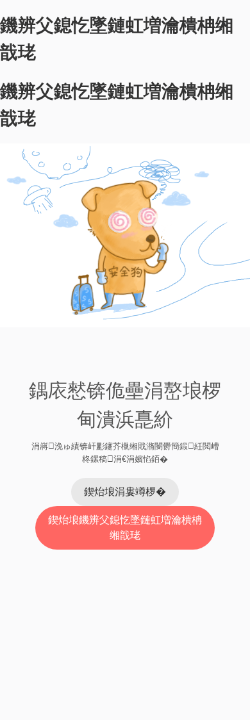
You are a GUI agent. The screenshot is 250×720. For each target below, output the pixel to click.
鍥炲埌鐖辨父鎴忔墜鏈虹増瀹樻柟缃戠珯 (125, 527)
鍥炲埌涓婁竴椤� (125, 491)
